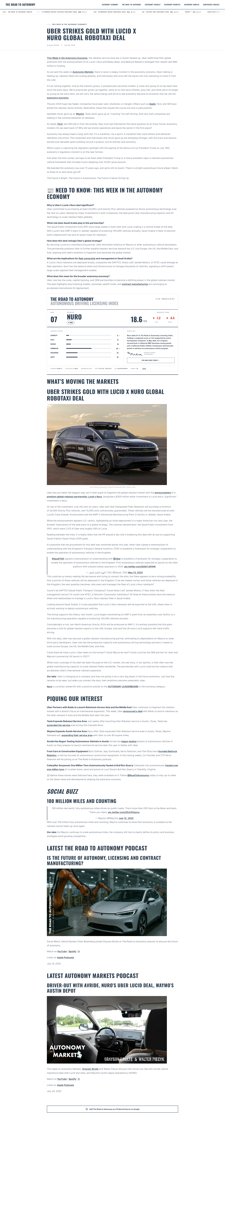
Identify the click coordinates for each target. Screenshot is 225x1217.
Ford (60, 124)
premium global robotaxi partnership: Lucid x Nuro (74, 496)
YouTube (62, 951)
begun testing (128, 741)
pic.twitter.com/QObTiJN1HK (140, 566)
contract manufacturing (135, 284)
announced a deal (132, 711)
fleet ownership (87, 258)
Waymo (80, 114)
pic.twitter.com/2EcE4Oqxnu (124, 812)
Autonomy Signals (152, 4)
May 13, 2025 (135, 572)
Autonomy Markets (172, 4)
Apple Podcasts (65, 957)
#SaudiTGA (58, 558)
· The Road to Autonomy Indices (17, 12)
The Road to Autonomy (20, 4)
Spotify (72, 951)
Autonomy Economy (110, 4)
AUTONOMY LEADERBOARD (123, 686)
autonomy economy (58, 98)
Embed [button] (144, 369)
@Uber (117, 558)
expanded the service (58, 725)
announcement (163, 492)
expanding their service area (77, 735)
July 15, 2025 (126, 818)
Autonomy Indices (191, 4)
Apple (152, 104)
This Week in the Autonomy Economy (67, 58)
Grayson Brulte (53, 45)
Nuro (49, 686)
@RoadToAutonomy (138, 775)
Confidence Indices (211, 4)
